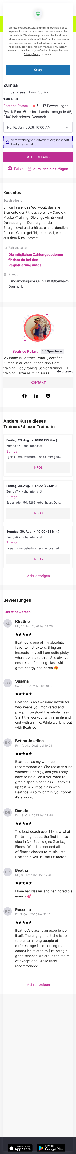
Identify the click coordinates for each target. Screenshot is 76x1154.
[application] (38, 577)
